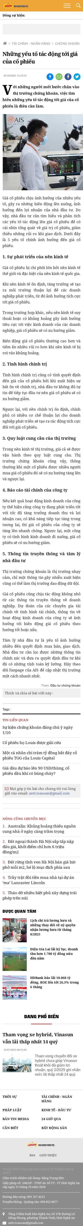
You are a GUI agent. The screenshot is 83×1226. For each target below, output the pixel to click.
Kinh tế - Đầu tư (56, 1110)
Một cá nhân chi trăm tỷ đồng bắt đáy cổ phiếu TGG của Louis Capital (40, 755)
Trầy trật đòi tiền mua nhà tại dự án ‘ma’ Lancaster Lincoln (38, 880)
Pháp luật (12, 1110)
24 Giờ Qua (51, 1119)
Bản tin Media (16, 1119)
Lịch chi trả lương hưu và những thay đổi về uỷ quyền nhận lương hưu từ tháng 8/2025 (52, 927)
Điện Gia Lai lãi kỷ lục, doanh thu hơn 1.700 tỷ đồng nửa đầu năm (54, 953)
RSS (32, 1155)
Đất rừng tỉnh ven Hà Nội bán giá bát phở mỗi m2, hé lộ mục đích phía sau (39, 864)
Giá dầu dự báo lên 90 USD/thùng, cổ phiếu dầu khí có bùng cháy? (36, 770)
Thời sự (10, 1096)
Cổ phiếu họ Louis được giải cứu (32, 742)
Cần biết (10, 1128)
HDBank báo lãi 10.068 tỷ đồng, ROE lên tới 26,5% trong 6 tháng (54, 982)
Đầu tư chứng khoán (65, 685)
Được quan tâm (19, 911)
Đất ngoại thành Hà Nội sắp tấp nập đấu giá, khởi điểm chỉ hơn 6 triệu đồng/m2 (38, 847)
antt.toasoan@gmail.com (49, 793)
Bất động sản (54, 1128)
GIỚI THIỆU (48, 1155)
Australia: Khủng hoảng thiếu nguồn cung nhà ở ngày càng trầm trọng (39, 828)
